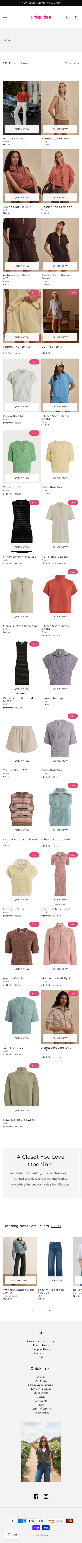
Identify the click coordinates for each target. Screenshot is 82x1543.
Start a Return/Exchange (41, 1341)
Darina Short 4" (52, 346)
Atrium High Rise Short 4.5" (19, 277)
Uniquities (44, 1535)
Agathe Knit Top (14, 978)
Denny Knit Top (14, 416)
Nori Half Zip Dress (54, 556)
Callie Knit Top (13, 487)
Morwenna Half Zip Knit (58, 978)
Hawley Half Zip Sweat (19, 1120)
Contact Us (41, 1353)
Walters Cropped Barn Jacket (18, 1291)
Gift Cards (41, 1400)
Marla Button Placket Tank (22, 626)
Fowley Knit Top (14, 909)
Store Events (41, 1392)
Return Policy (41, 1345)
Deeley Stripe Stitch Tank (21, 839)
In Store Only (20, 1280)
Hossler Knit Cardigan (56, 207)
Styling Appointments (41, 1384)
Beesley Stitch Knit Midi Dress (20, 699)
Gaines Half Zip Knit (55, 698)
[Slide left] (32, 1206)
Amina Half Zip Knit (17, 207)
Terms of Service (41, 1408)
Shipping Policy (41, 1349)
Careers (40, 1396)
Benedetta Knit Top (55, 138)
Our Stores (41, 1381)
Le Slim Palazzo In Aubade (51, 1291)
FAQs (41, 1357)
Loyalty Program (41, 1388)
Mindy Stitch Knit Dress (19, 556)
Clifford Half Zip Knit (55, 839)
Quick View (22, 129)
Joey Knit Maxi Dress (55, 909)
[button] (5, 17)
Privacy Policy (41, 1412)
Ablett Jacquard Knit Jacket (56, 1049)
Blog (41, 1404)
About (41, 1377)
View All (56, 1226)
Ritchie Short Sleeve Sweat (55, 277)
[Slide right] (49, 1206)
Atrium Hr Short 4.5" (17, 346)
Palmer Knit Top (14, 138)
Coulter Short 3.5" (15, 770)
